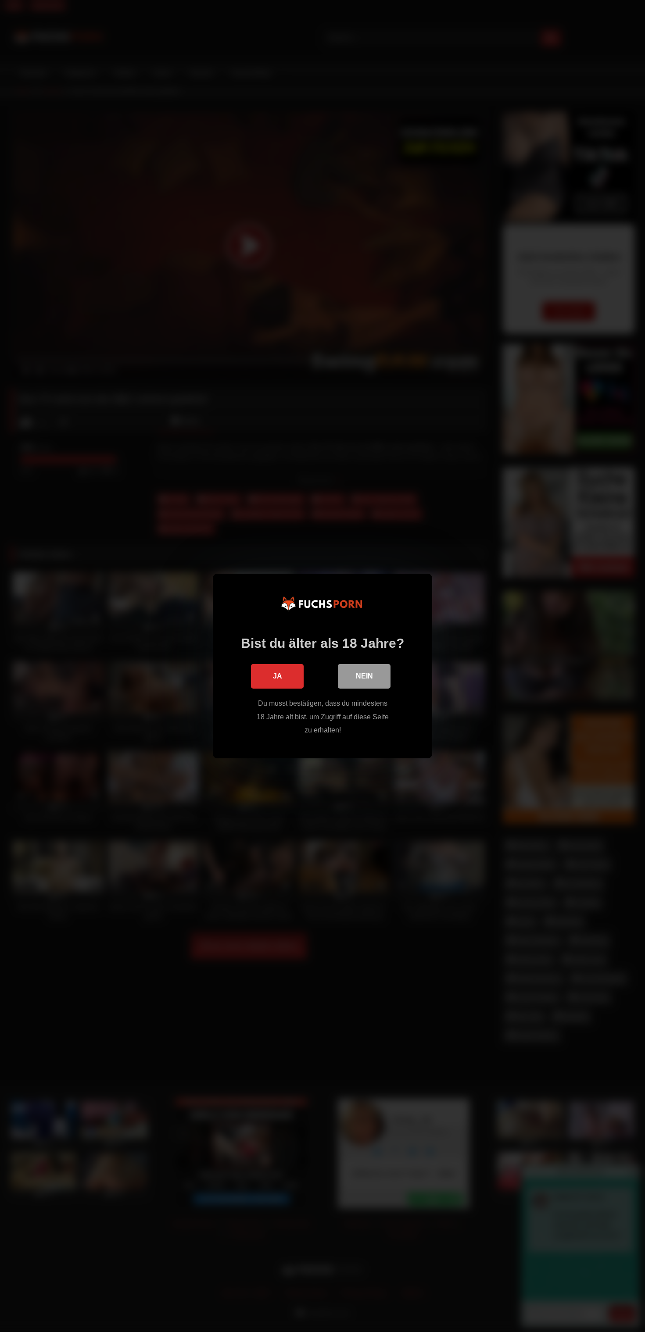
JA (277, 676)
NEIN (364, 676)
